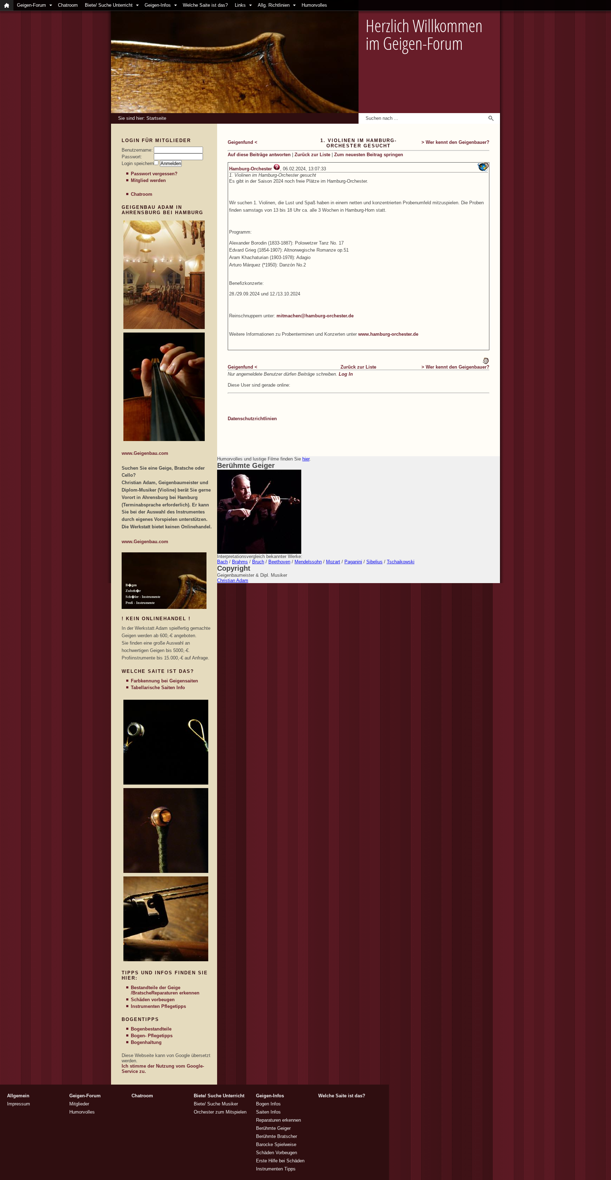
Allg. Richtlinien (274, 5)
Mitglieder (79, 1103)
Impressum (18, 1103)
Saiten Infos (268, 1112)
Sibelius (374, 561)
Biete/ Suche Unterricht (109, 5)
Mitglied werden (148, 180)
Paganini (353, 561)
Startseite (156, 118)
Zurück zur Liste (312, 154)
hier (305, 459)
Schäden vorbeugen (153, 999)
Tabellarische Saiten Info (158, 687)
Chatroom (68, 5)
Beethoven (279, 561)
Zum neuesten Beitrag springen (368, 154)
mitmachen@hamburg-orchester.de (315, 315)
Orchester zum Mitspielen (220, 1112)
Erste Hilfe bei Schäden (280, 1160)
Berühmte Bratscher (276, 1136)
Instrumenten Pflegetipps (158, 1006)
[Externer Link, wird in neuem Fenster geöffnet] (164, 327)
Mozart (333, 561)
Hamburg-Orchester (250, 168)
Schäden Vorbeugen (276, 1152)
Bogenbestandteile (151, 1029)
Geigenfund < (242, 142)
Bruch (258, 561)
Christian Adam (232, 580)
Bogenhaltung (146, 1042)
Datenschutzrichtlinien (252, 418)
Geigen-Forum (31, 5)
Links (240, 5)
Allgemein (18, 1095)
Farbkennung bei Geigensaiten (164, 680)
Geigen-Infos (158, 5)
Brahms (240, 561)
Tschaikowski (400, 561)
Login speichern (138, 163)
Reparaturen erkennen (175, 993)
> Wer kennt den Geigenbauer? (455, 142)
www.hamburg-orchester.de (388, 334)
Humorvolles (314, 5)
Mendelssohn (308, 561)
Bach (222, 561)
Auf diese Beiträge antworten (259, 154)
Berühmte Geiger (273, 1128)
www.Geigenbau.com (145, 453)
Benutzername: (137, 150)
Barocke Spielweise (276, 1144)
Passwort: (132, 156)
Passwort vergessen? (154, 173)
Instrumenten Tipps (276, 1169)
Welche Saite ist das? (205, 5)
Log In (346, 374)
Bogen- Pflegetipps (152, 1035)
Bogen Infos (268, 1103)
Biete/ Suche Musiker (216, 1103)
